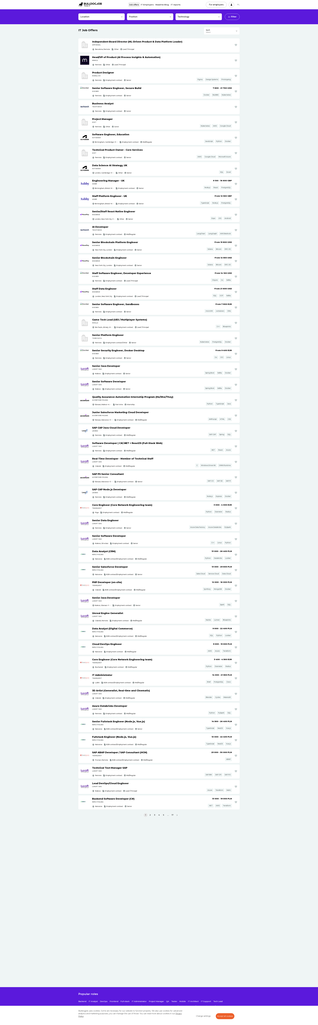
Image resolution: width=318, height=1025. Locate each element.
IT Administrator (139, 1001)
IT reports (175, 4)
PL (238, 4)
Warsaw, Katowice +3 (103, 420)
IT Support (206, 1001)
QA (167, 1001)
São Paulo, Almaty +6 (103, 327)
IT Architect (193, 1001)
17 (172, 815)
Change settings (203, 1016)
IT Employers (147, 4)
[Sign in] (231, 4)
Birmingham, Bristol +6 (103, 188)
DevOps (103, 1001)
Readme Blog (162, 4)
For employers (216, 4)
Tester (174, 1001)
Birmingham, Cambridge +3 (105, 142)
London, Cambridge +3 (103, 173)
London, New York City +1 (104, 219)
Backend (82, 1001)
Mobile (182, 1001)
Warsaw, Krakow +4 (102, 404)
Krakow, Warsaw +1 (102, 605)
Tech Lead (218, 1001)
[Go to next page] (177, 815)
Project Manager (156, 1001)
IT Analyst (93, 1001)
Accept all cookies (225, 1016)
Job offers (134, 4)
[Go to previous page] (141, 815)
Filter (234, 17)
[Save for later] (236, 45)
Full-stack (124, 1001)
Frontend (114, 1001)
